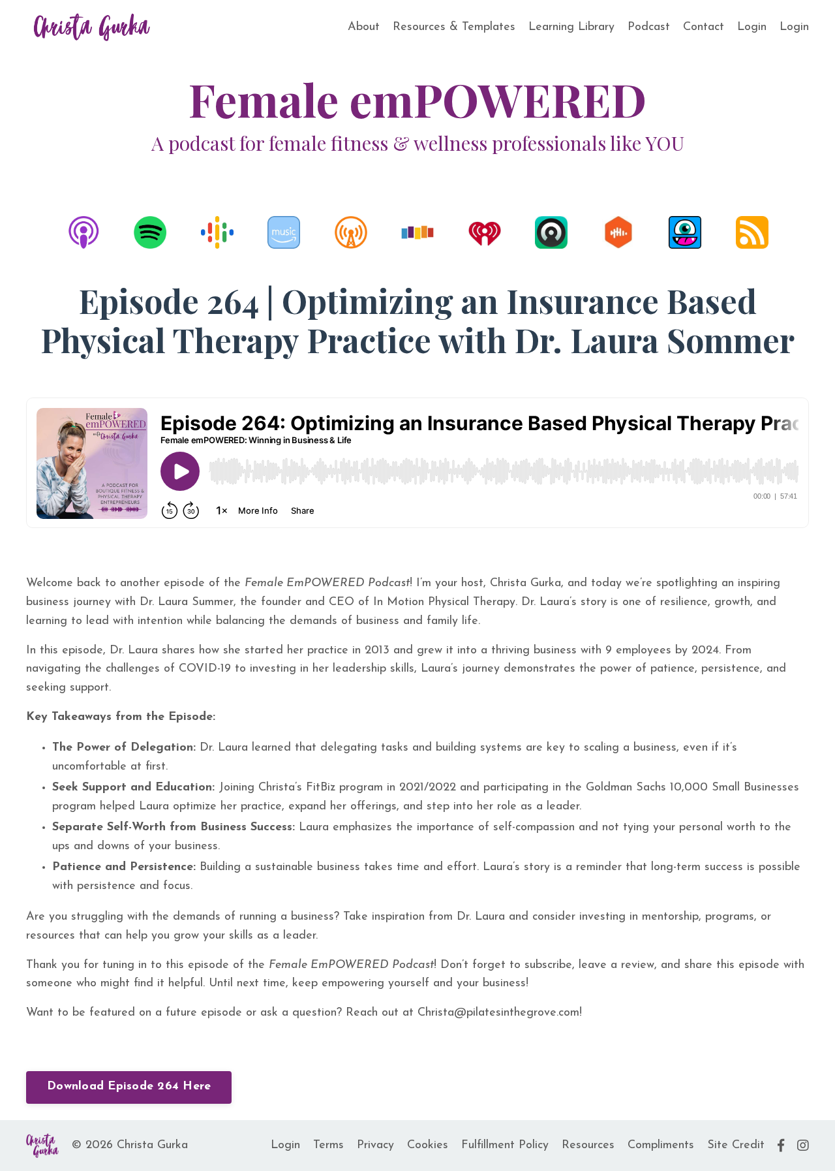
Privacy (375, 1145)
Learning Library (571, 27)
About (364, 27)
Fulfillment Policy (505, 1145)
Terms (328, 1145)
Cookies (427, 1145)
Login (752, 27)
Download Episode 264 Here (129, 1087)
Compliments (661, 1145)
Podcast (649, 27)
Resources (588, 1145)
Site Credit (736, 1145)
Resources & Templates (454, 27)
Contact (703, 27)
